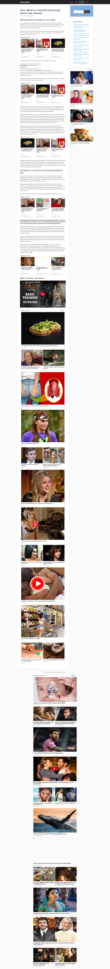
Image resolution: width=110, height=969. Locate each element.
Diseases (82, 2)
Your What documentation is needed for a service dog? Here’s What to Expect (81, 54)
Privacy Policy (52, 672)
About (87, 2)
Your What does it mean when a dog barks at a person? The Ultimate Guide (81, 26)
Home (71, 2)
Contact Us (58, 672)
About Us (63, 672)
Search (75, 9)
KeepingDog (25, 2)
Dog (76, 2)
